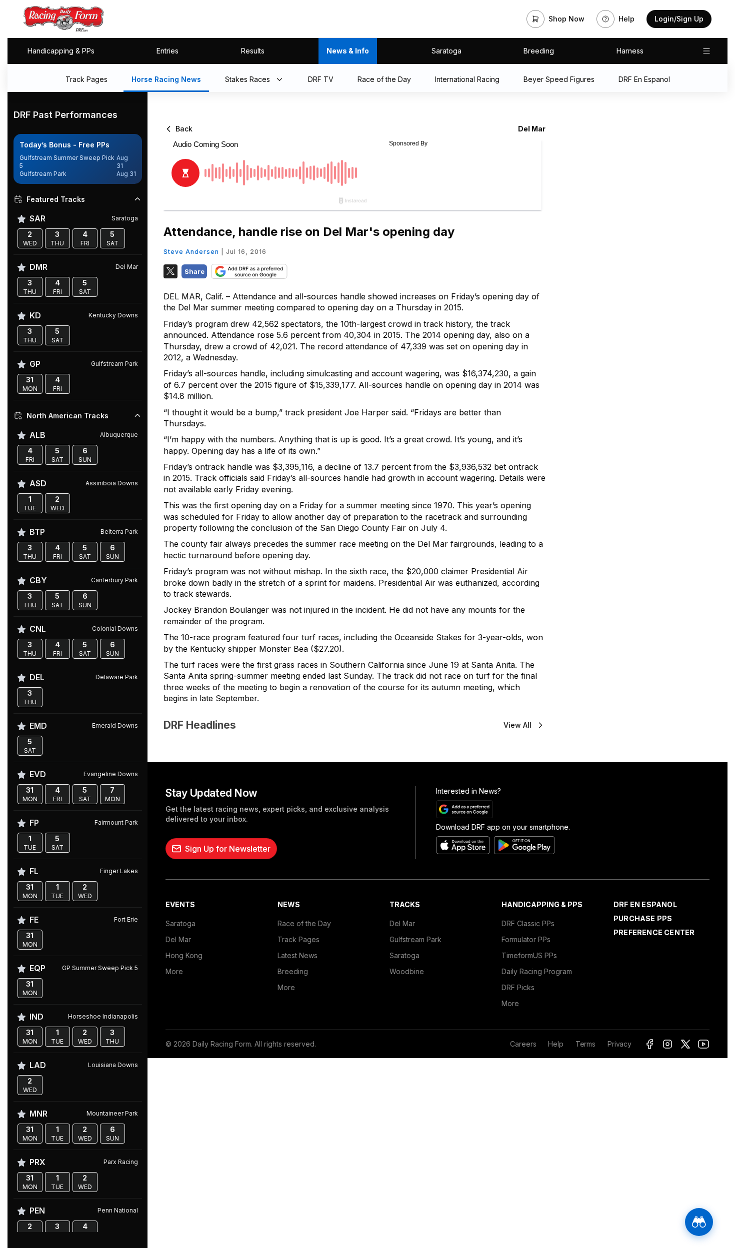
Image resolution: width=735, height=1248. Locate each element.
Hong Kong (184, 955)
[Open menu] (707, 51)
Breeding (539, 50)
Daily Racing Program (537, 971)
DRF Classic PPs (528, 923)
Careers (523, 1044)
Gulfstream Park (416, 939)
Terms (586, 1044)
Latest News (298, 955)
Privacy (620, 1044)
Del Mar (178, 939)
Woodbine (407, 971)
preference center (654, 932)
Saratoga (447, 50)
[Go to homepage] (64, 19)
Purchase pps (643, 918)
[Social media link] (650, 1044)
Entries (167, 50)
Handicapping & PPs (61, 50)
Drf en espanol (645, 904)
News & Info (347, 50)
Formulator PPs (526, 939)
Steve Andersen (191, 251)
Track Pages (299, 939)
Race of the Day (304, 923)
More (174, 971)
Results (252, 50)
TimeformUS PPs (529, 955)
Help (555, 1044)
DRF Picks (518, 987)
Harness (630, 50)
